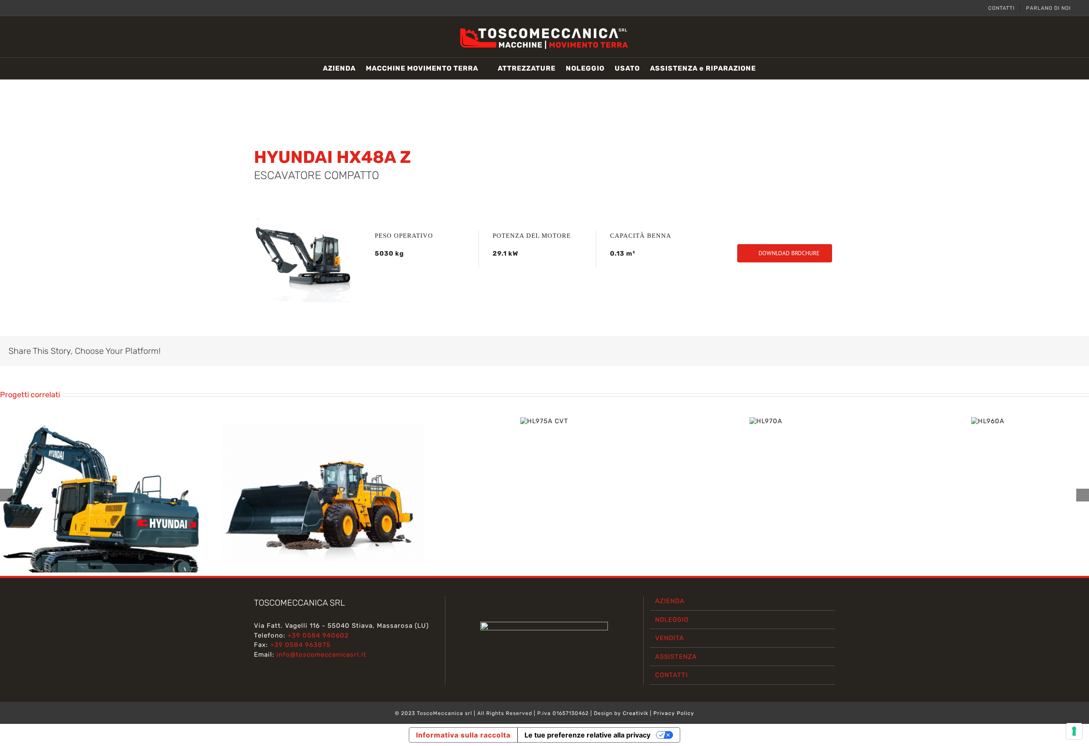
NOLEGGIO (672, 620)
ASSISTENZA (676, 657)
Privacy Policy (673, 713)
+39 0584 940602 (318, 635)
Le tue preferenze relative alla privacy (587, 735)
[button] (769, 68)
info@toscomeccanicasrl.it (321, 654)
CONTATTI (671, 675)
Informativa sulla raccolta (463, 735)
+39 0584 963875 (300, 645)
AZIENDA (669, 601)
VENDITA (669, 638)
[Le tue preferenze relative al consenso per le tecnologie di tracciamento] (1074, 731)
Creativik (635, 713)
